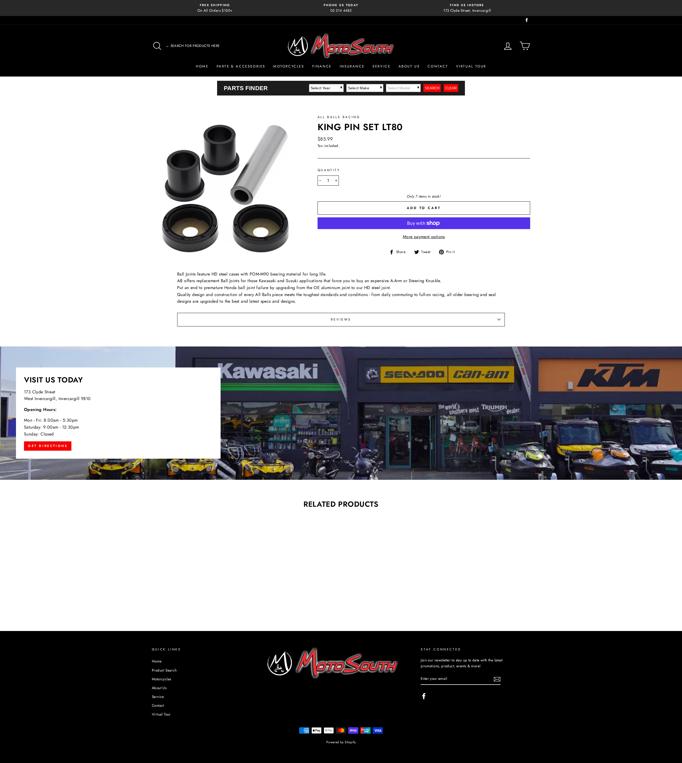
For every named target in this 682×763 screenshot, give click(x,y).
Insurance (352, 66)
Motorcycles (288, 66)
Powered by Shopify (341, 742)
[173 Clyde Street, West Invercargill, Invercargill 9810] (341, 413)
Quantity (329, 170)
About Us (409, 66)
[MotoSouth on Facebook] (424, 696)
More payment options (424, 237)
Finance (322, 66)
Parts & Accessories (241, 66)
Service (381, 66)
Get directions (47, 446)
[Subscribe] (497, 679)
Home (202, 66)
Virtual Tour (471, 66)
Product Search (164, 670)
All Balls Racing (339, 117)
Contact (438, 66)
